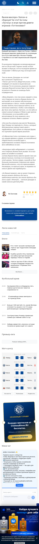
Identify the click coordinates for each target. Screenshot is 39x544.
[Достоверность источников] (24, 197)
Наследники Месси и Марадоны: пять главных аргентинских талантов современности (20, 288)
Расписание (19, 393)
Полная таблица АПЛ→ (19, 342)
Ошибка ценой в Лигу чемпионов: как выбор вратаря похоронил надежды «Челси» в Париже (22, 255)
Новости (6, 13)
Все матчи (7, 393)
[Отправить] (33, 497)
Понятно (19, 485)
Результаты (31, 393)
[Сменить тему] (18, 3)
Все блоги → (19, 272)
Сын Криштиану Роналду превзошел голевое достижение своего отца (20, 316)
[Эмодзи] (29, 497)
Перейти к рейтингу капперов (24, 533)
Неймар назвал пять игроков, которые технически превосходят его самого (21, 325)
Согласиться (19, 543)
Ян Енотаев (12, 194)
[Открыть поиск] (23, 3)
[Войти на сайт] (28, 3)
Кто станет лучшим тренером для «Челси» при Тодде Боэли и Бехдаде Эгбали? (23, 247)
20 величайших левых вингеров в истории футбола (20, 297)
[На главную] (4, 3)
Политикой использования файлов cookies (23, 540)
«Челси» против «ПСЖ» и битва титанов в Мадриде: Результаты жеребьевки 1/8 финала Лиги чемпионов (22, 264)
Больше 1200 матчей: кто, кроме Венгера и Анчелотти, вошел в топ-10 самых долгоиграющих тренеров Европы (21, 307)
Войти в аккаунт (19, 218)
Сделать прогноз (20, 437)
